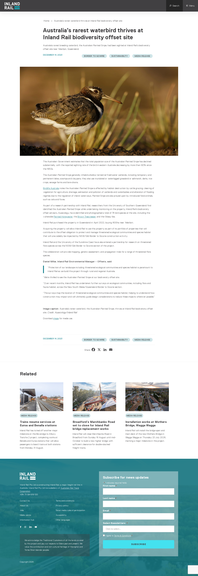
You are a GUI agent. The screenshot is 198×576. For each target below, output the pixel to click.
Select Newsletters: (115, 523)
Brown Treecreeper (87, 216)
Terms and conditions (65, 501)
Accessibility (61, 515)
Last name (110, 498)
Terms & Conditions (122, 535)
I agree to (118, 535)
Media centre (25, 515)
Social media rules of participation (70, 510)
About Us (24, 505)
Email (107, 510)
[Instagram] (25, 527)
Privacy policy (62, 505)
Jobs (22, 510)
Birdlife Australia (51, 188)
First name (110, 486)
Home (46, 21)
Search (175, 5)
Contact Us (25, 501)
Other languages (63, 520)
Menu (192, 5)
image (56, 318)
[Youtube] (35, 527)
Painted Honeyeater (63, 216)
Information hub (27, 520)
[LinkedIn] (30, 527)
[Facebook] (21, 527)
